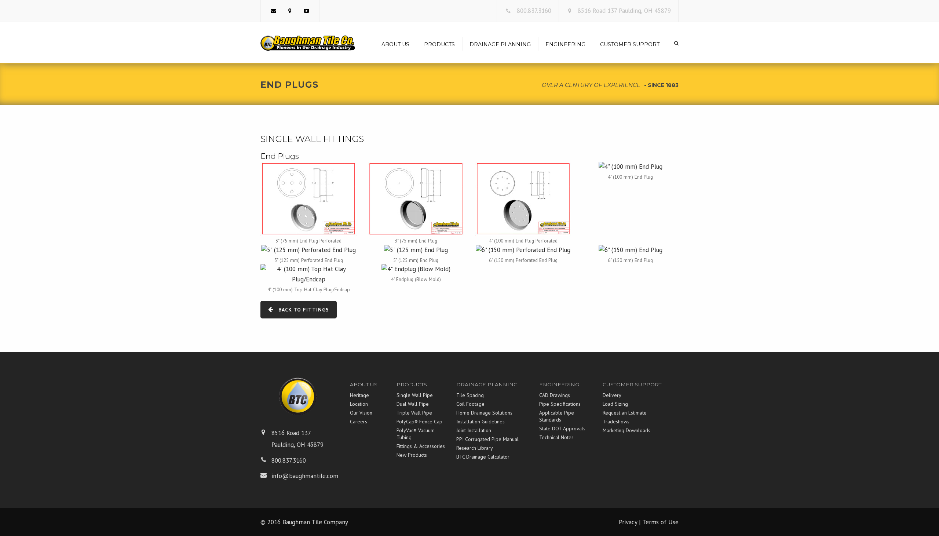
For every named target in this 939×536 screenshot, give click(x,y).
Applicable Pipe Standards (556, 416)
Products (439, 44)
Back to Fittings (303, 309)
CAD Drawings (554, 395)
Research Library (474, 448)
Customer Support (630, 44)
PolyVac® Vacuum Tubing (416, 434)
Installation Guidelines (480, 421)
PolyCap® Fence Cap (419, 421)
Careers (358, 421)
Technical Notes (556, 437)
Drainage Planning (500, 44)
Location (359, 404)
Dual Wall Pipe (413, 404)
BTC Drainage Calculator (482, 456)
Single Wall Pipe (415, 395)
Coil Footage (470, 404)
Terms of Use (660, 522)
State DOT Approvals (562, 428)
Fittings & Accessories (421, 446)
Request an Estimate (625, 412)
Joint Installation (473, 430)
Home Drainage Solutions (484, 412)
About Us (395, 44)
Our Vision (361, 412)
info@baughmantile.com (304, 476)
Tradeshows (616, 421)
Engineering (565, 44)
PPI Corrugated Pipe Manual (487, 439)
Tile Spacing (470, 395)
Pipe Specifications (560, 404)
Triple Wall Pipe (414, 412)
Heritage (359, 395)
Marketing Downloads (626, 430)
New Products (412, 455)
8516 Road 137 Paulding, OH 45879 (624, 11)
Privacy (628, 522)
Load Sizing (615, 404)
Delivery (612, 395)
